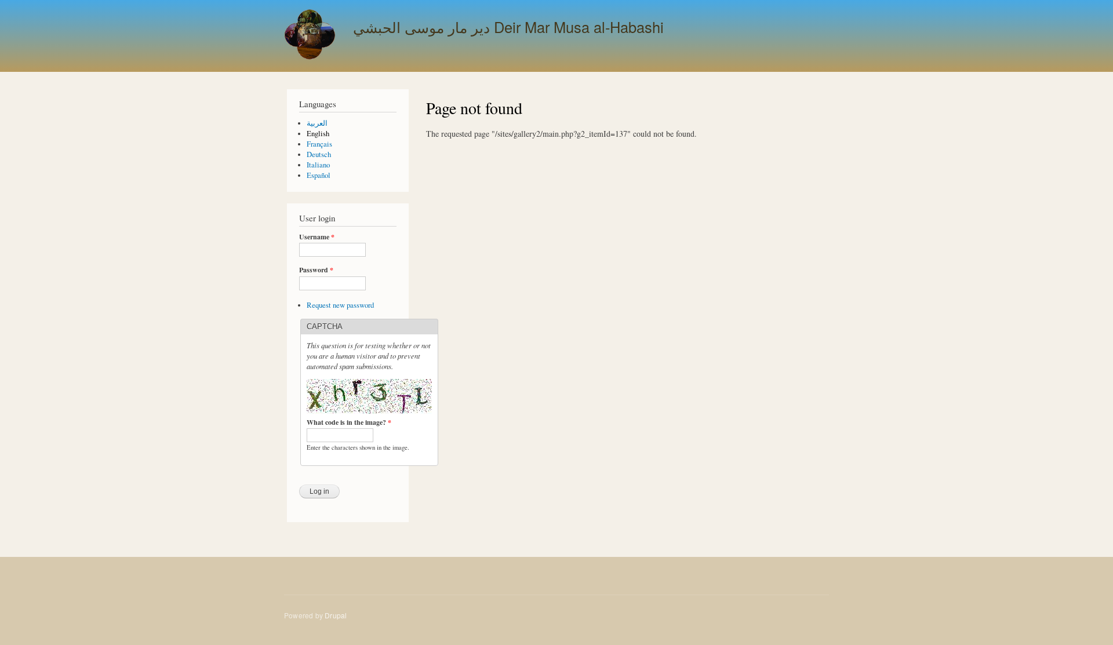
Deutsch (319, 154)
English (318, 134)
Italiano (318, 165)
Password (316, 270)
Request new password (340, 305)
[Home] (311, 36)
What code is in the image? (349, 422)
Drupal (336, 615)
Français (319, 144)
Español (318, 175)
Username (316, 237)
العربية (317, 123)
